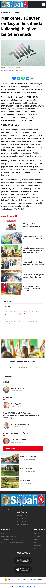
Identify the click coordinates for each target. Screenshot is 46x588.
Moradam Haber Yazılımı (26, 586)
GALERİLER (21, 519)
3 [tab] (23, 367)
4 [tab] (24, 367)
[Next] (35, 366)
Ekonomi (37, 536)
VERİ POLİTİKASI (7, 539)
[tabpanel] (23, 354)
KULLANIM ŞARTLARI (9, 536)
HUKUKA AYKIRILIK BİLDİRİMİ (12, 542)
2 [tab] (21, 367)
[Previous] (10, 366)
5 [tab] (26, 367)
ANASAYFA (5, 12)
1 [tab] (19, 367)
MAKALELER (22, 516)
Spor (35, 542)
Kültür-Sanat (38, 545)
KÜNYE (4, 533)
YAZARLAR (21, 522)
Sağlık (36, 548)
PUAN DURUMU (23, 525)
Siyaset (36, 539)
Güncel (17, 12)
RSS (8, 579)
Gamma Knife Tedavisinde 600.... (23, 361)
